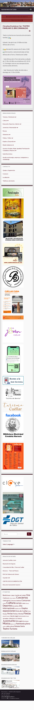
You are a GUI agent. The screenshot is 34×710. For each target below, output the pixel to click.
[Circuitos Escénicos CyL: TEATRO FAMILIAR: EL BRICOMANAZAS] (17, 90)
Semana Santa (20, 626)
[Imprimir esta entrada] (29, 31)
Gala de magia (14, 616)
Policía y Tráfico (7, 138)
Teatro (6, 628)
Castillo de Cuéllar (20, 595)
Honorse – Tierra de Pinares (11, 571)
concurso (6, 600)
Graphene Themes (14, 698)
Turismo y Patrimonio (9, 117)
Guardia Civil (6, 578)
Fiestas (5, 131)
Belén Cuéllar (10, 595)
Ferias (10, 613)
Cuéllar (23, 603)
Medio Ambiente (7, 145)
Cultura (5, 120)
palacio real (13, 624)
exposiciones (9, 610)
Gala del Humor (6, 616)
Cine (28, 595)
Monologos (26, 621)
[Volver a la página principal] (17, 3)
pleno (27, 623)
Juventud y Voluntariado (10, 127)
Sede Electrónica (7, 154)
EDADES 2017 (17, 608)
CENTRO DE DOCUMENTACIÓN (12, 581)
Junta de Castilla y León (9, 560)
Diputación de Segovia (9, 564)
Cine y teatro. (13, 598)
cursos (18, 603)
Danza (27, 603)
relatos (4, 626)
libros (15, 621)
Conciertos (22, 597)
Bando (5, 595)
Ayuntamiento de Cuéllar (9, 9)
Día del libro (15, 606)
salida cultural (10, 626)
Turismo (13, 628)
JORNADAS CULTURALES (15, 618)
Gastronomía (22, 616)
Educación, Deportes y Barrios (11, 124)
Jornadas (5, 618)
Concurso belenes (16, 600)
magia (20, 621)
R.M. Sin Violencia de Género (11, 574)
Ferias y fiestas (18, 614)
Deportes (7, 605)
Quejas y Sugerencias (9, 170)
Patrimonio (20, 624)
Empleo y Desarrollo (8, 141)
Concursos (25, 600)
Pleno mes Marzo (16, 20)
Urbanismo (6, 134)
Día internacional (12, 607)
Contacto (5, 174)
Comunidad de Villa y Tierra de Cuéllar (13, 567)
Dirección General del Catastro (11, 585)
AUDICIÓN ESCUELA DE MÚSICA (18, 17)
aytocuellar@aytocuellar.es (8, 696)
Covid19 (4, 603)
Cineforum (6, 598)
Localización (6, 177)
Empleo (25, 608)
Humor (27, 616)
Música (6, 623)
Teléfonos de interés (9, 181)
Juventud (7, 620)
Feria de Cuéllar (22, 611)
